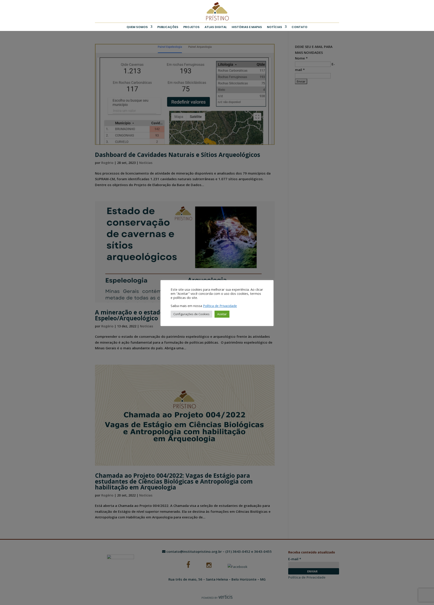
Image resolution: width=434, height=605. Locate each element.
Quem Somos (137, 27)
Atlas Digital (216, 27)
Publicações (167, 27)
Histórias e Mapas (247, 27)
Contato (299, 27)
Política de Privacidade (220, 306)
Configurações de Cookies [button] (191, 314)
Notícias (274, 27)
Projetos (191, 27)
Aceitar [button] (222, 314)
